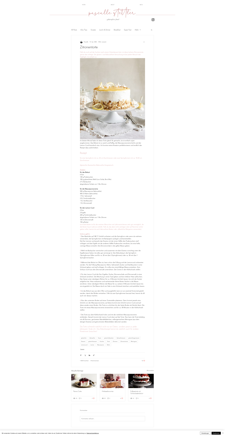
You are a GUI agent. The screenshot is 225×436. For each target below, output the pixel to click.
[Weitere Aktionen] (144, 42)
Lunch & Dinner (104, 30)
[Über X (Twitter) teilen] (85, 355)
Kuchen (102, 341)
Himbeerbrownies (107, 391)
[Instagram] (153, 20)
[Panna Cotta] (84, 381)
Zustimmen (216, 433)
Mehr (137, 30)
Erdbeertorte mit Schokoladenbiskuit (136, 392)
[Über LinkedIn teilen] (89, 355)
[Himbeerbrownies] (112, 381)
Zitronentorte (124, 341)
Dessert (83, 341)
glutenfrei (83, 338)
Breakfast (117, 30)
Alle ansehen (150, 370)
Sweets (93, 30)
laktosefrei (92, 338)
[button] (151, 30)
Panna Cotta (77, 391)
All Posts (74, 30)
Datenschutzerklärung (93, 433)
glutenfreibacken (109, 338)
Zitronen (115, 341)
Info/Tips (84, 30)
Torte (108, 341)
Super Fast (127, 30)
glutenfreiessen (92, 341)
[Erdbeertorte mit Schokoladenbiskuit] (141, 381)
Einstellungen (205, 433)
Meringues (134, 341)
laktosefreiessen (121, 338)
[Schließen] (223, 433)
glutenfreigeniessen (133, 338)
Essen (99, 338)
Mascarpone (100, 345)
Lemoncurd (84, 345)
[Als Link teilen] (94, 355)
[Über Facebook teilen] (81, 355)
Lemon (92, 345)
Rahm (108, 345)
